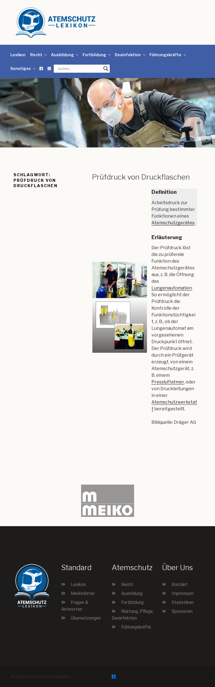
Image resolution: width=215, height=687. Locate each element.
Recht (36, 54)
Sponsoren (182, 611)
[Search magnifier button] (106, 68)
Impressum (182, 593)
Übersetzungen (86, 618)
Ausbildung (62, 54)
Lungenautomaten (171, 288)
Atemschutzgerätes (173, 222)
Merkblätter (83, 593)
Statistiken (182, 602)
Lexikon (17, 54)
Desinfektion (128, 54)
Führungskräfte (165, 54)
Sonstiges (20, 68)
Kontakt (180, 584)
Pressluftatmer (167, 382)
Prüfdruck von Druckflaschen (141, 177)
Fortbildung (94, 54)
